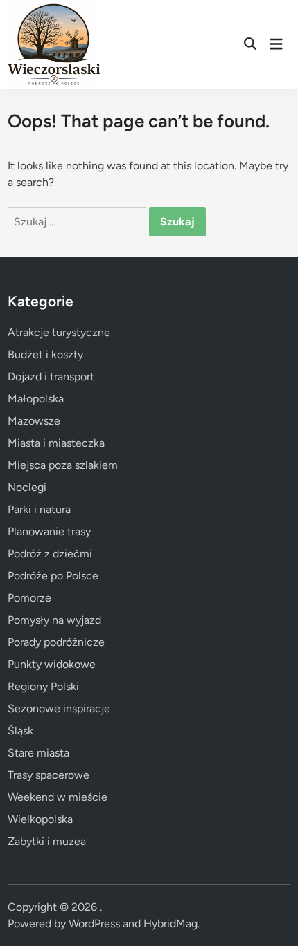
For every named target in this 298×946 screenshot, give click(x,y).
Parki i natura (39, 509)
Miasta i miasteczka (56, 442)
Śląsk (20, 730)
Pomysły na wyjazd (54, 620)
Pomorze (29, 597)
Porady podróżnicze (56, 642)
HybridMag (170, 923)
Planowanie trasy (49, 531)
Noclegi (27, 487)
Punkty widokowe (52, 664)
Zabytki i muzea (47, 841)
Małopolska (36, 398)
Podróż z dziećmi (50, 553)
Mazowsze (34, 420)
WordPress (94, 923)
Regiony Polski (43, 686)
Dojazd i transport (51, 376)
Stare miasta (38, 752)
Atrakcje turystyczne (59, 332)
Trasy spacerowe (48, 774)
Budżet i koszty (45, 354)
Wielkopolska (40, 819)
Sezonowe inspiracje (59, 708)
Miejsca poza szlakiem (63, 465)
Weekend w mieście (57, 797)
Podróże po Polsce (53, 575)
